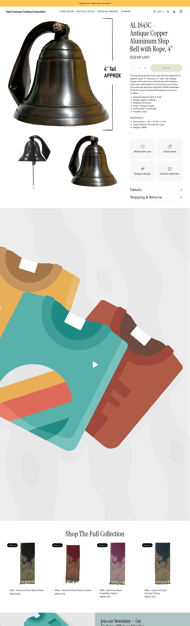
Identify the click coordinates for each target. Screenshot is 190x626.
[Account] (174, 11)
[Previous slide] (55, 564)
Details (135, 190)
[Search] (168, 11)
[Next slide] (89, 564)
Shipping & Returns (146, 197)
